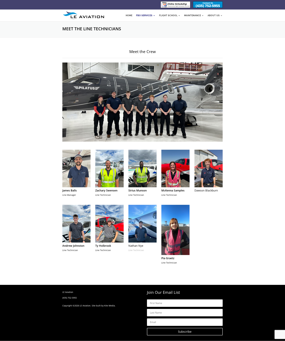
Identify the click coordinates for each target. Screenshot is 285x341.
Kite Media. (109, 305)
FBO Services (144, 15)
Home (129, 15)
